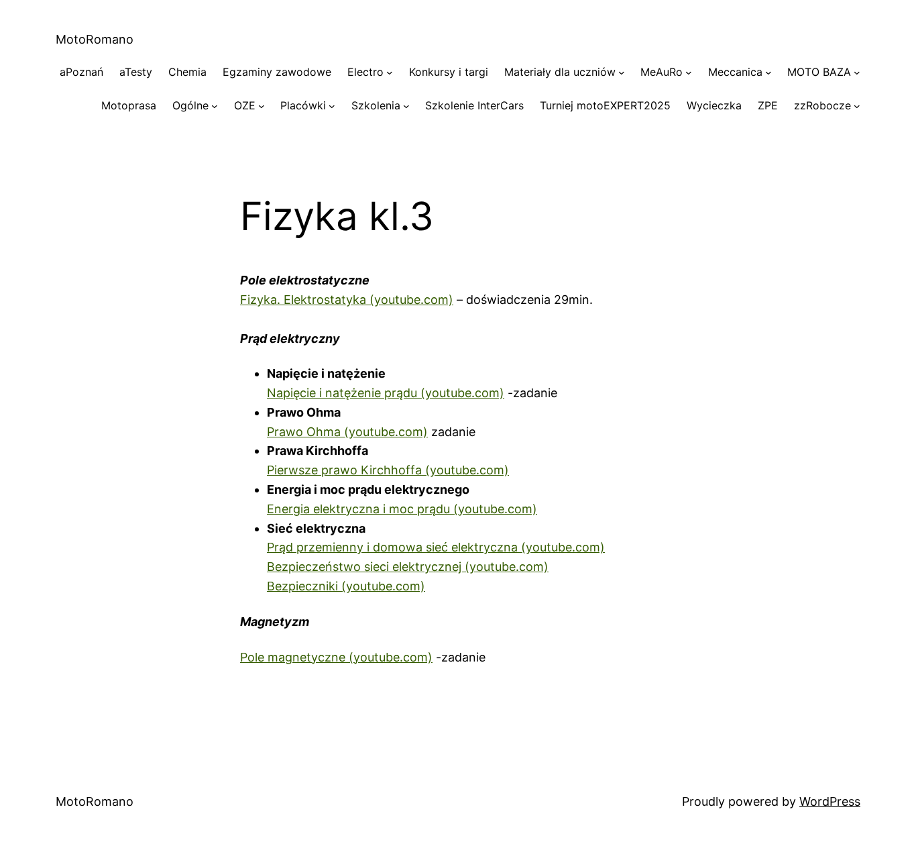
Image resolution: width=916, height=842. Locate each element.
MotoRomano (94, 39)
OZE (244, 105)
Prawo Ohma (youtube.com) (347, 432)
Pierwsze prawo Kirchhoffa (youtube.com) (388, 470)
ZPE (768, 105)
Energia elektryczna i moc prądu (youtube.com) (402, 509)
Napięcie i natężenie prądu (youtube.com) (385, 393)
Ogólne (190, 105)
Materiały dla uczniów (560, 71)
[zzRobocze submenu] (857, 106)
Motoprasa (128, 105)
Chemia (187, 71)
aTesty (135, 71)
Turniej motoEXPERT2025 (605, 105)
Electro (365, 71)
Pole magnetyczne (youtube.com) (336, 657)
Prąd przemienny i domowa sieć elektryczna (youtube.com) (436, 547)
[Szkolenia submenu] (406, 106)
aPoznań (81, 71)
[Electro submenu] (389, 72)
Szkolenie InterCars (474, 105)
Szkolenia (375, 105)
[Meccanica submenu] (768, 72)
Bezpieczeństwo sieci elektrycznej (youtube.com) (408, 567)
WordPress (829, 801)
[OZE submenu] (261, 106)
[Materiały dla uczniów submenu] (621, 72)
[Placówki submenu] (332, 106)
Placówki (303, 105)
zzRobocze (822, 105)
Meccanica (735, 71)
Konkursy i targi (448, 71)
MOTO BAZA (819, 71)
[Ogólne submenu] (214, 106)
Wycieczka (714, 105)
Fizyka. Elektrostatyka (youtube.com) (346, 300)
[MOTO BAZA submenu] (857, 72)
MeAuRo (661, 71)
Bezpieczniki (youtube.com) (346, 586)
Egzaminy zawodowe (277, 71)
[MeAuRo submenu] (688, 72)
